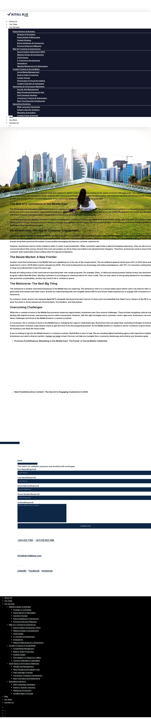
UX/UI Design (18, 634)
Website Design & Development (26, 631)
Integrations (18, 639)
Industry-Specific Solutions (24, 687)
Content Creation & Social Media (22, 645)
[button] (25, 540)
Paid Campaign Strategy (23, 672)
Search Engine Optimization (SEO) (26, 628)
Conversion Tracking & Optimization (27, 675)
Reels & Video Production (23, 651)
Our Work (8, 699)
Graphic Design (19, 654)
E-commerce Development (24, 636)
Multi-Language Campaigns (24, 684)
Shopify (35, 219)
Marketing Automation (22, 690)
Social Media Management (23, 648)
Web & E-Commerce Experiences (22, 625)
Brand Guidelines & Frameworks (26, 619)
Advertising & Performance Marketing (24, 663)
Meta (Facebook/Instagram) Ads (26, 669)
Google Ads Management (23, 666)
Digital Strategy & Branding (20, 607)
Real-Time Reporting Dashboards (26, 678)
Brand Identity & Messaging (24, 613)
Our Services (9, 604)
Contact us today (52, 336)
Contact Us (9, 702)
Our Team (8, 601)
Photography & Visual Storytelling (27, 657)
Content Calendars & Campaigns (26, 660)
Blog (6, 696)
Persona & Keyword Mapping (25, 622)
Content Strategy (20, 616)
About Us (8, 598)
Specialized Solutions (17, 681)
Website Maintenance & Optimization (28, 642)
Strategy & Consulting (22, 610)
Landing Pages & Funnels (23, 693)
